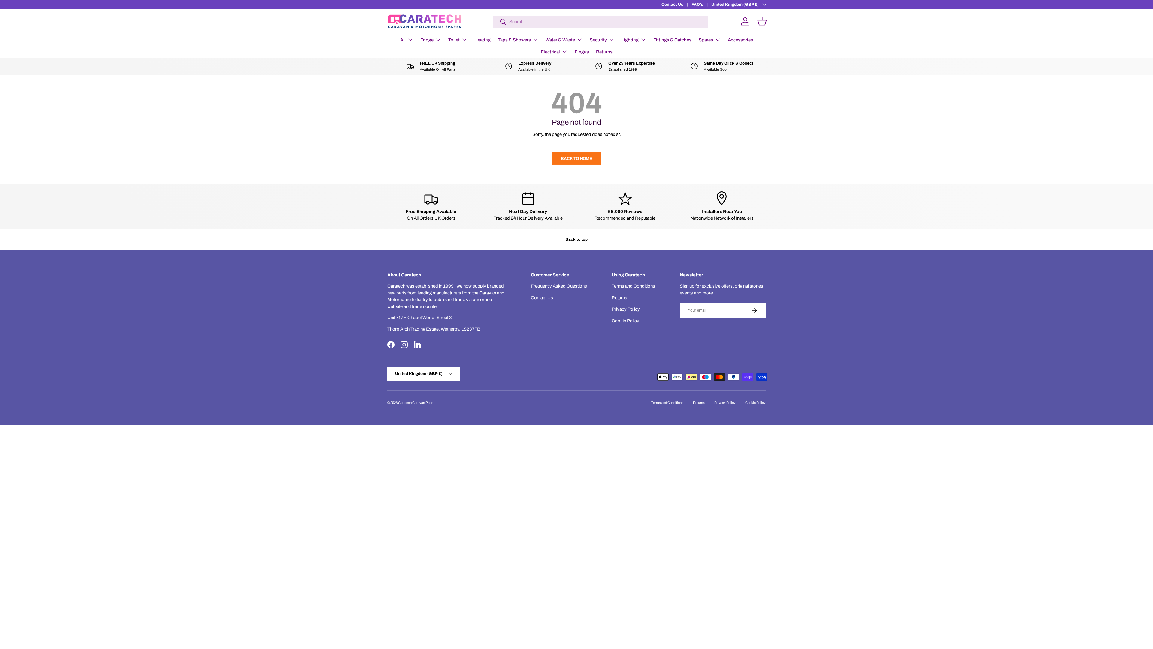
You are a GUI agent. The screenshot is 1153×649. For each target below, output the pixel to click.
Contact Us (672, 4)
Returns (604, 52)
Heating (482, 40)
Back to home (576, 158)
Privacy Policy (626, 309)
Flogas (582, 52)
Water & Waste (560, 40)
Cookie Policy (625, 320)
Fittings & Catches (672, 40)
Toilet (454, 40)
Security (598, 40)
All (403, 40)
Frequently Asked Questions (559, 286)
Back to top (576, 239)
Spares (706, 40)
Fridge (427, 40)
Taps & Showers (514, 40)
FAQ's (697, 4)
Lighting (630, 40)
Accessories (740, 40)
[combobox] (600, 22)
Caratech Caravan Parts (415, 402)
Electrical (550, 52)
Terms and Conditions (633, 286)
